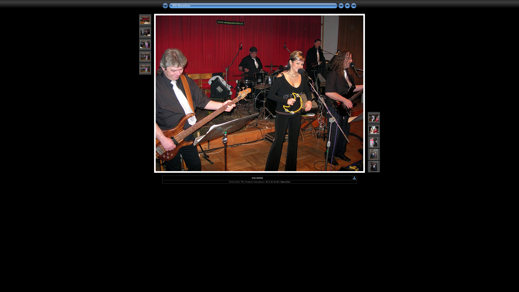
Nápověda (285, 182)
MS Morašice (181, 5)
